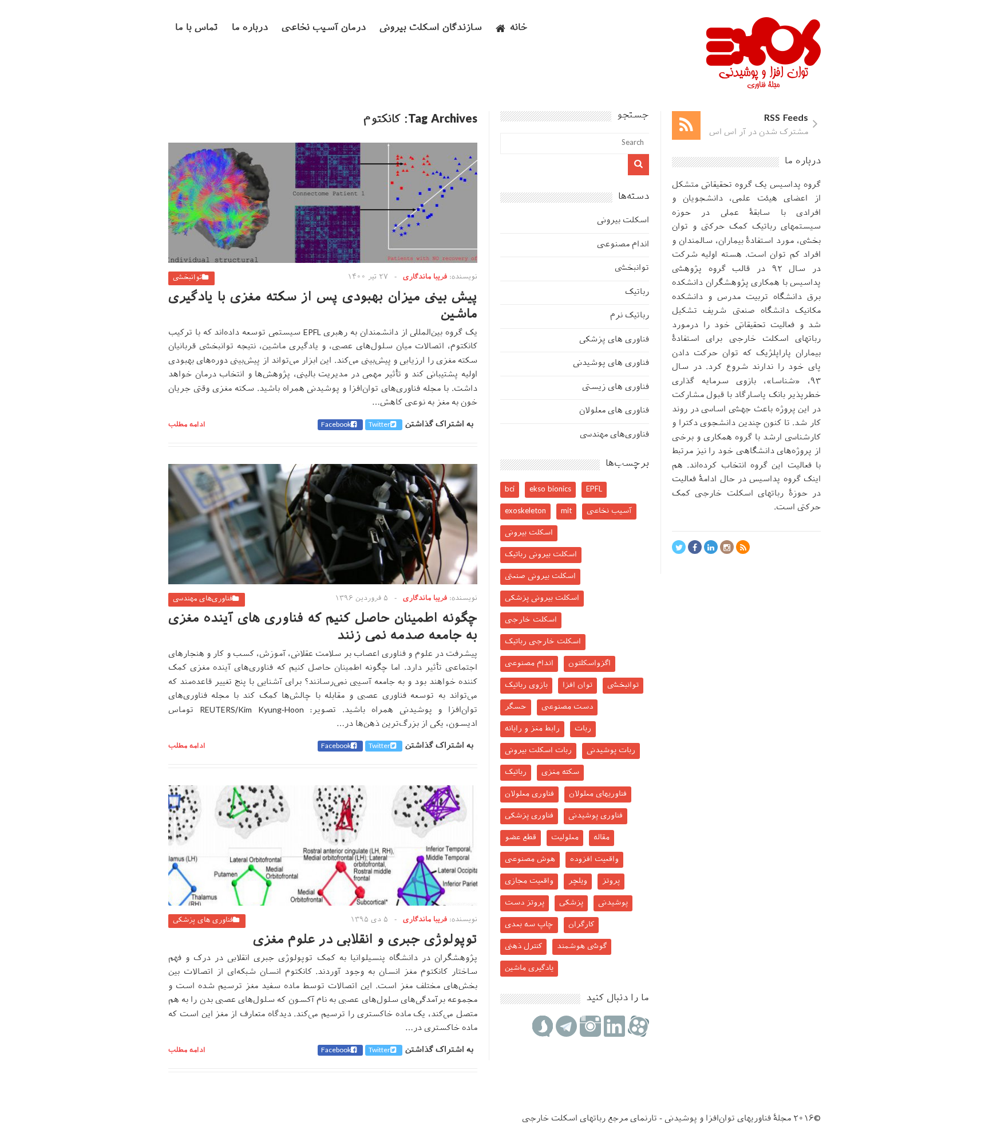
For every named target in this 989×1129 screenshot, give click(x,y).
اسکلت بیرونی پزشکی (542, 598)
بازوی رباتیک (526, 685)
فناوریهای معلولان (598, 794)
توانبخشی (187, 277)
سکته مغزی (560, 772)
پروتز (611, 881)
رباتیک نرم (629, 315)
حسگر (516, 707)
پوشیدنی (613, 903)
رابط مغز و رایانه (532, 729)
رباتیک (637, 292)
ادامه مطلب (186, 425)
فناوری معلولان (529, 794)
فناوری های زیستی (615, 387)
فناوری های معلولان (614, 411)
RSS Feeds (786, 119)
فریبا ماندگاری (425, 277)
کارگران (581, 925)
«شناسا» (783, 381)
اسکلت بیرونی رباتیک (541, 555)
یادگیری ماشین (529, 968)
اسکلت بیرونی (623, 220)
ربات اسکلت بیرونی (538, 751)
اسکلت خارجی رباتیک (543, 642)
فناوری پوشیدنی (595, 816)
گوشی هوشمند (582, 946)
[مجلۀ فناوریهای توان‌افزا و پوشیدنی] (763, 85)
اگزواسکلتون (589, 663)
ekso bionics (550, 489)
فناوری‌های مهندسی (202, 599)
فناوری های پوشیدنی (611, 363)
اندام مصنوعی (623, 244)
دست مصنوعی (567, 707)
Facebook (336, 425)
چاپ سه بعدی (529, 925)
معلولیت (565, 838)
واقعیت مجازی (529, 881)
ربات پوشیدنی (611, 751)
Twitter (379, 425)
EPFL (594, 489)
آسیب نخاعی (609, 511)
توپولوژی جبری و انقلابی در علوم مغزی (365, 940)
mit (566, 511)
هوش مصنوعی (530, 859)
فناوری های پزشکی (203, 920)
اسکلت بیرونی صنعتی (540, 576)
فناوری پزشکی (529, 816)
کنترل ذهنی (523, 946)
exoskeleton (525, 511)
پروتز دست (524, 903)
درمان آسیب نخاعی (324, 28)
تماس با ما (196, 28)
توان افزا (577, 685)
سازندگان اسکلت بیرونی (430, 28)
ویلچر (577, 881)
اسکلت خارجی (531, 620)
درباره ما (250, 28)
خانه (519, 28)
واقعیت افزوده (594, 859)
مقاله (602, 838)
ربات (583, 729)
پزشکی (571, 903)
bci (510, 489)
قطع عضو (520, 838)
